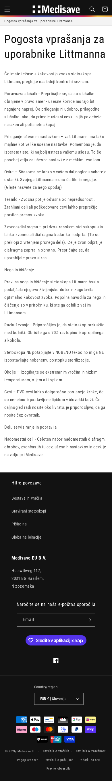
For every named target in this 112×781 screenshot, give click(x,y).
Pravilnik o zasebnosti (91, 751)
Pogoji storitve (27, 760)
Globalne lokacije (26, 537)
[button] (7, 9)
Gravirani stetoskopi (28, 511)
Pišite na (19, 524)
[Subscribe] (88, 620)
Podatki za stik (90, 760)
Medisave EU (27, 751)
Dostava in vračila (27, 498)
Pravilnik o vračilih (55, 751)
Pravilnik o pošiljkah (59, 760)
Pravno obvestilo (59, 768)
